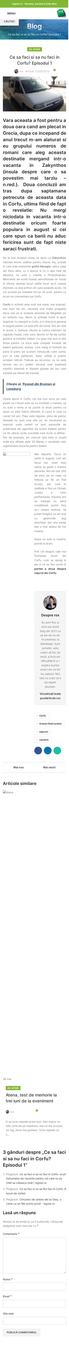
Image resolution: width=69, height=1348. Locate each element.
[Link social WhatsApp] (28, 1109)
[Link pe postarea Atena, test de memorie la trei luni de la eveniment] (34, 935)
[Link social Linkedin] (24, 1109)
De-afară (13, 1088)
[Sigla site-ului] (61, 13)
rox (12, 1111)
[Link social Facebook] (19, 1109)
